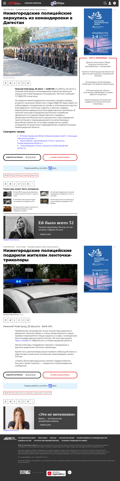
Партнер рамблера (38, 472)
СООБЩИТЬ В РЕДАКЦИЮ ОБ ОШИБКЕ (74, 440)
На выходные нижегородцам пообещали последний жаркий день (98, 83)
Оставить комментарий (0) (60, 157)
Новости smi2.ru (11, 240)
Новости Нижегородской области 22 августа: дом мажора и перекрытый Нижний (98, 74)
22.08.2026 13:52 (9, 247)
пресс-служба (22, 340)
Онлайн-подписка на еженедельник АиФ (92, 438)
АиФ (21, 314)
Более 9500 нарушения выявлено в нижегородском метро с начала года (25, 194)
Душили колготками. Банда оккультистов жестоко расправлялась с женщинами (98, 64)
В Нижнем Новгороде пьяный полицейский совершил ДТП (24, 200)
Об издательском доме (27, 438)
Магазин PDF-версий (66, 438)
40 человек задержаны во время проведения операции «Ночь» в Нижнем (62, 194)
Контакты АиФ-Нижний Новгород (46, 440)
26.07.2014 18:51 (8, 9)
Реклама (53, 438)
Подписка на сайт (24, 440)
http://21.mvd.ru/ (9, 77)
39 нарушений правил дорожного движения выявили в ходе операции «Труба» (25, 209)
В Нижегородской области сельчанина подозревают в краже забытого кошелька (98, 93)
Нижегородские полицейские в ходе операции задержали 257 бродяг (62, 201)
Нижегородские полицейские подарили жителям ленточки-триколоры (98, 102)
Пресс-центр (42, 438)
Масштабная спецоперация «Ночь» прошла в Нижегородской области (40, 142)
